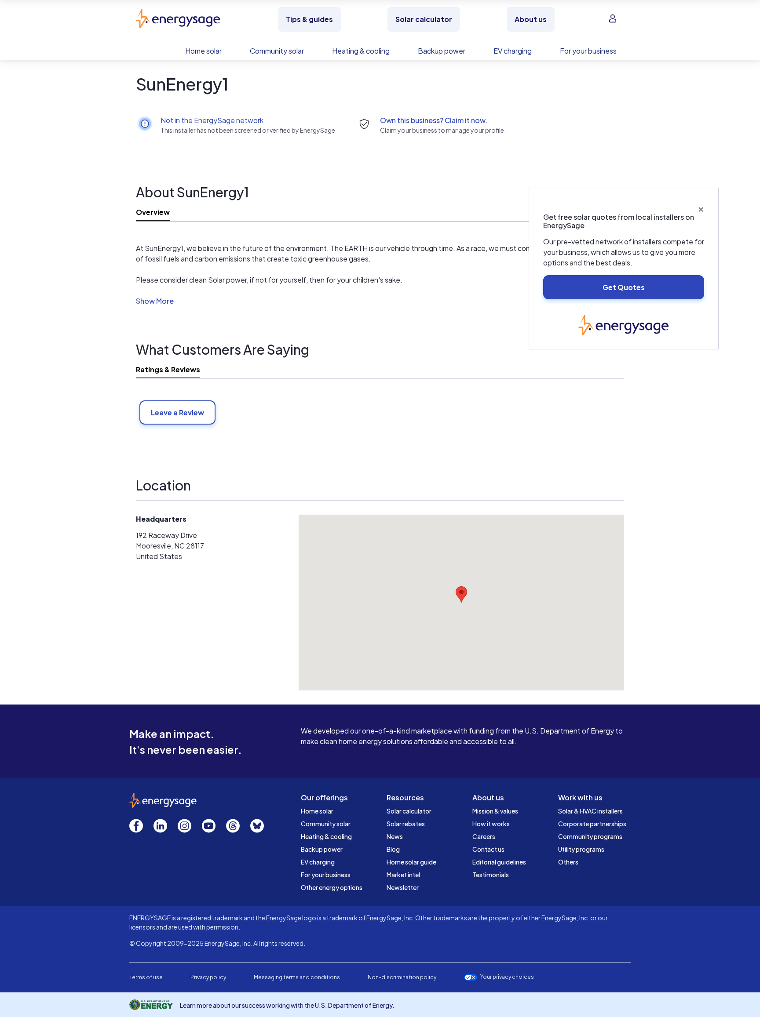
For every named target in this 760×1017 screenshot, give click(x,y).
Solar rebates (406, 824)
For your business (326, 875)
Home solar (317, 811)
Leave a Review (177, 412)
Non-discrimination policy (402, 977)
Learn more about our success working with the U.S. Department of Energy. (287, 1005)
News (395, 836)
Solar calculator (409, 811)
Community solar (326, 824)
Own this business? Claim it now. (433, 120)
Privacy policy (208, 977)
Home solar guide (411, 862)
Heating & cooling (326, 836)
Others (568, 862)
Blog (393, 849)
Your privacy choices (507, 977)
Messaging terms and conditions (297, 977)
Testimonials (490, 875)
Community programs (590, 836)
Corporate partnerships (592, 824)
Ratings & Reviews (168, 369)
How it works (491, 824)
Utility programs (581, 849)
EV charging (318, 862)
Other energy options (331, 887)
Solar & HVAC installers (590, 811)
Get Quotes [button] (624, 287)
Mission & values (495, 811)
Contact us (488, 849)
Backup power (322, 849)
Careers (483, 836)
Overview (153, 212)
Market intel (403, 875)
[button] (155, 302)
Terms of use (146, 977)
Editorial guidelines (499, 862)
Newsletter (403, 887)
